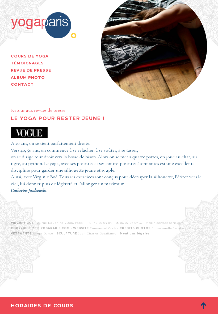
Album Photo (28, 77)
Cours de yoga (30, 56)
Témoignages (27, 63)
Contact (22, 84)
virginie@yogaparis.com (165, 223)
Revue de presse (31, 70)
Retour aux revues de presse (38, 110)
